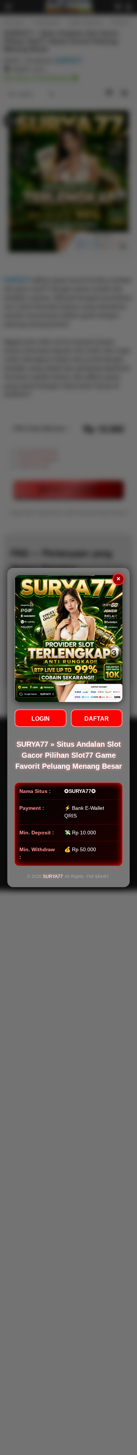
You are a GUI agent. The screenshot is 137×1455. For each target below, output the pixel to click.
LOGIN (40, 719)
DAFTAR (96, 719)
